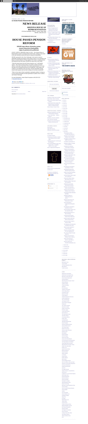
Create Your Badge (65, 94)
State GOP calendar (51, 128)
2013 (64, 113)
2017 (64, 106)
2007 (64, 255)
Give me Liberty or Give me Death (68, 362)
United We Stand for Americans (67, 296)
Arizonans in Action (65, 306)
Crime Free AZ (64, 402)
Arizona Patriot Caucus (66, 325)
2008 (64, 253)
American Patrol (65, 408)
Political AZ (64, 304)
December (66, 118)
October (65, 121)
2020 (64, 101)
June (65, 128)
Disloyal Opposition (65, 376)
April (65, 131)
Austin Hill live (64, 356)
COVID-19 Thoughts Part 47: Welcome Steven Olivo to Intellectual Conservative (52, 29)
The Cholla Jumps (65, 327)
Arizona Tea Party (65, 337)
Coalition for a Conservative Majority (68, 373)
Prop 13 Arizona (65, 411)
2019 (64, 103)
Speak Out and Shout (66, 349)
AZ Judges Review (65, 369)
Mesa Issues (64, 359)
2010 (64, 250)
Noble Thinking (65, 353)
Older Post (44, 91)
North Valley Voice (65, 375)
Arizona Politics (65, 386)
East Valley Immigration (66, 407)
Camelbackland (65, 320)
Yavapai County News (66, 289)
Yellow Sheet (64, 401)
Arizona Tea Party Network (67, 338)
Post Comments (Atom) (21, 93)
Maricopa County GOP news (67, 276)
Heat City (63, 367)
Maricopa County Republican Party (68, 385)
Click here (64, 43)
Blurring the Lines (65, 262)
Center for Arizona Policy (66, 404)
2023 (64, 100)
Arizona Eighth (64, 389)
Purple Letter (64, 318)
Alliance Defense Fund (66, 415)
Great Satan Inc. (65, 312)
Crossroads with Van (66, 317)
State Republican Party (66, 382)
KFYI (63, 417)
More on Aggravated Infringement (53, 147)
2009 (64, 251)
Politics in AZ (64, 347)
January (65, 248)
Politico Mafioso (65, 357)
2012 (64, 115)
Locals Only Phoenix (66, 311)
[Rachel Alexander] (62, 93)
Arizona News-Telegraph (66, 302)
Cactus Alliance (65, 295)
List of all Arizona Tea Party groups (68, 340)
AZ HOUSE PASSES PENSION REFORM (22, 20)
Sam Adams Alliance (66, 414)
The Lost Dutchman (65, 299)
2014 (64, 111)
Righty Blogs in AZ (65, 399)
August (65, 124)
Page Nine (64, 396)
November (66, 119)
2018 (64, 105)
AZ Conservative (65, 392)
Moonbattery (64, 333)
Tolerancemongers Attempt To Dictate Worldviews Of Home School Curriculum (53, 60)
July (65, 126)
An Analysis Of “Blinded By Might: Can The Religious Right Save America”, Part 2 (53, 64)
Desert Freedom (65, 322)
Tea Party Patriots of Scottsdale (67, 341)
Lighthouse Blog (65, 283)
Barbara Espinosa (65, 350)
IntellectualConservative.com (52, 173)
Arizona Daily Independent (67, 277)
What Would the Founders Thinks (68, 344)
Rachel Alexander (65, 92)
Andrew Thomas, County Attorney (68, 370)
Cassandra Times (65, 292)
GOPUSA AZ (64, 372)
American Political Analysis (67, 324)
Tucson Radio (64, 263)
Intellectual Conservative (66, 273)
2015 (64, 110)
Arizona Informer (65, 282)
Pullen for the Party (65, 383)
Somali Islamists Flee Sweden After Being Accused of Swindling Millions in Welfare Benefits (54, 104)
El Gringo (63, 398)
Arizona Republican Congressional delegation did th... (69, 204)
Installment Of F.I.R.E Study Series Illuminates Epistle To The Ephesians (53, 68)
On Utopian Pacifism (51, 135)
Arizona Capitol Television (67, 330)
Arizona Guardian (65, 379)
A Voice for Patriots (65, 285)
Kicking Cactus (64, 331)
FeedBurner (57, 90)
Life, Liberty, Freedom (66, 305)
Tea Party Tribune (65, 315)
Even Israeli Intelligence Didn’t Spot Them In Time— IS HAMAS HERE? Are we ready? (54, 145)
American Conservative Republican (68, 363)
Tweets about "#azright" (66, 88)
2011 (64, 116)
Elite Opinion (64, 266)
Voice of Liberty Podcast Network (68, 388)
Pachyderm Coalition (66, 380)
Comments (51, 188)
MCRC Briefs (49, 127)
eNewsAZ (64, 286)
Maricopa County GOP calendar (53, 130)
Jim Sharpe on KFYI (65, 301)
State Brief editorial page (66, 321)
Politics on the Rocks (66, 308)
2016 (64, 108)
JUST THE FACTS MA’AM (52, 119)
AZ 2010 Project (65, 335)
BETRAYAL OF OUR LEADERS (53, 117)
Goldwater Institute (65, 395)
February (66, 246)
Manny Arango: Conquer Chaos (53, 106)
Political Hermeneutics (66, 366)
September (66, 123)
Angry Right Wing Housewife (67, 343)
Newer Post (14, 91)
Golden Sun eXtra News (66, 346)
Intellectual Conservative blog (67, 275)
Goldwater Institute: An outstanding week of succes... (68, 197)
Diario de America (65, 378)
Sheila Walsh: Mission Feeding (53, 98)
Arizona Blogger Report (66, 360)
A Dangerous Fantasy (51, 42)
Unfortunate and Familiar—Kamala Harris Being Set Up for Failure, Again (53, 138)
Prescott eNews (65, 288)
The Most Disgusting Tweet (67, 265)
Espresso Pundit (65, 293)
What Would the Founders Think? (68, 280)
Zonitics (63, 391)
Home (29, 91)
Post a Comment (15, 89)
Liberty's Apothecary (65, 298)
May (65, 129)
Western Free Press (65, 328)
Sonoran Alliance (65, 279)
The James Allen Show (66, 314)
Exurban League (65, 309)
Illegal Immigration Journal (67, 405)
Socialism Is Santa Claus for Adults (53, 97)
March (65, 244)
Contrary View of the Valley (67, 412)
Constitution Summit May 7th (69, 141)
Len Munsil (64, 354)
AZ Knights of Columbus (66, 409)
